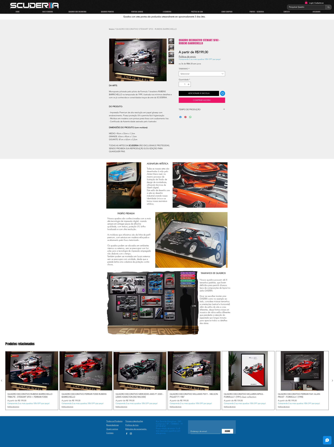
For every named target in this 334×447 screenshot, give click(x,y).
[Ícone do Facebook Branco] (126, 433)
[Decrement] (180, 84)
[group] (167, 380)
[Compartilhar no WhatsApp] (190, 117)
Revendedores (112, 425)
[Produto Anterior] (1, 380)
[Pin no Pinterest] (185, 117)
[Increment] (188, 84)
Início (111, 29)
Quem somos (112, 429)
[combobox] (202, 73)
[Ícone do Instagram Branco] (131, 433)
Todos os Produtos (114, 421)
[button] (306, 2)
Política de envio (187, 56)
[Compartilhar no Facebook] (180, 117)
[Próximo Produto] (332, 380)
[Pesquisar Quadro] (328, 7)
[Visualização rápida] (31, 371)
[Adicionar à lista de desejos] (222, 93)
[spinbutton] (184, 84)
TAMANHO (184, 69)
